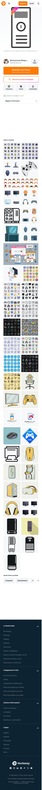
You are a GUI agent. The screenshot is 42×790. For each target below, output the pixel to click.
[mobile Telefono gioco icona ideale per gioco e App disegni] (11, 616)
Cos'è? (22, 96)
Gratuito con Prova (21, 70)
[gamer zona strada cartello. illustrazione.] (11, 671)
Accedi (32, 3)
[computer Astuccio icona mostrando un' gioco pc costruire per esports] (11, 251)
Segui (35, 63)
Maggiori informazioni (12, 101)
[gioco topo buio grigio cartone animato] (11, 653)
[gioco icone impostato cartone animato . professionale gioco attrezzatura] (11, 233)
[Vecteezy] (3, 3)
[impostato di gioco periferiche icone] (29, 169)
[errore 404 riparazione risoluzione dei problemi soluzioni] (12, 346)
